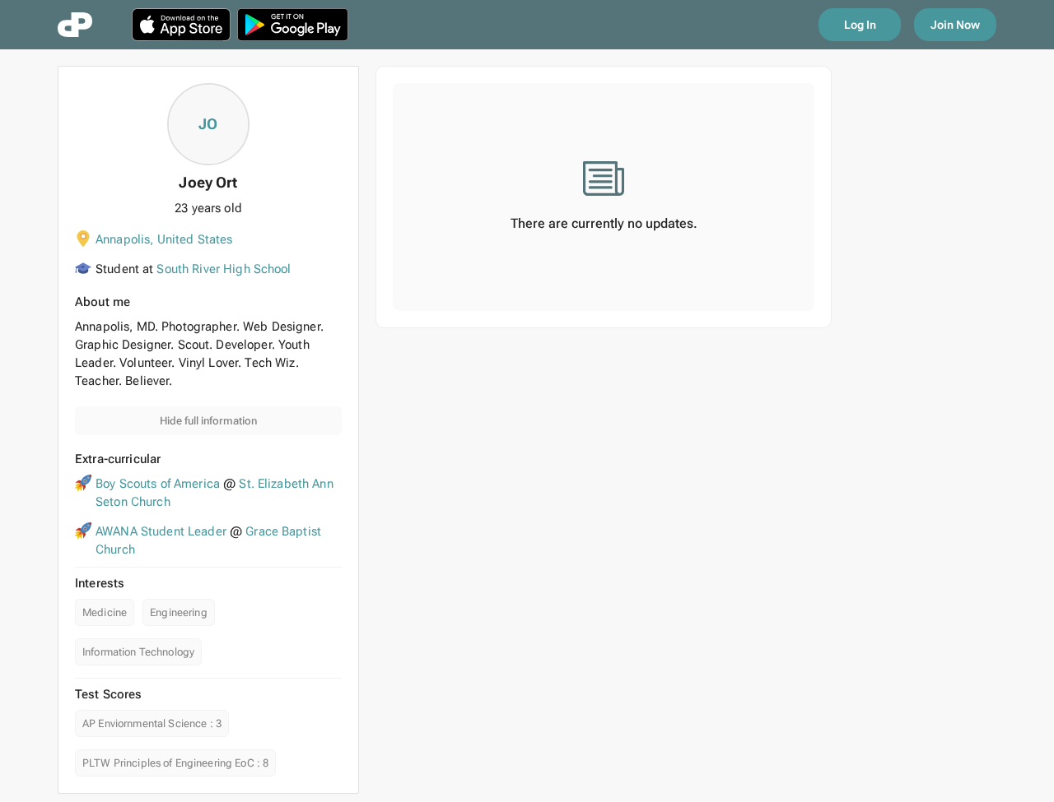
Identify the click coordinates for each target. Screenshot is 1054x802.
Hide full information (208, 421)
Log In (860, 24)
